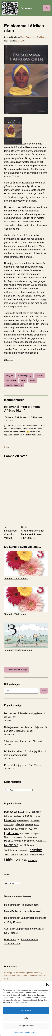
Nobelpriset (35, 833)
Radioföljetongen (41, 841)
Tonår (6, 855)
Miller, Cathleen (38, 37)
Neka (26, 1018)
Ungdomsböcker (20, 854)
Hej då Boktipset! (30, 904)
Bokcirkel (36, 811)
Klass (36, 824)
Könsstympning (24, 375)
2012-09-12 (10, 420)
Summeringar (23, 850)
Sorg (21, 845)
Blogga (28, 812)
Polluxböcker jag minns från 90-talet (22, 765)
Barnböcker (10, 811)
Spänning (29, 845)
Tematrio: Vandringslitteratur (18, 650)
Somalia (39, 375)
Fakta (37, 816)
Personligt (28, 837)
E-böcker (27, 815)
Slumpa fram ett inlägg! (16, 669)
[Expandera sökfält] (46, 8)
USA (23, 380)
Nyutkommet (17, 837)
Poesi (35, 837)
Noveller (8, 837)
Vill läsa (21, 860)
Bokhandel (8, 816)
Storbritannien (11, 850)
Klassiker (9, 828)
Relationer (11, 845)
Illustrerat (29, 825)
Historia (20, 824)
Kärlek (33, 828)
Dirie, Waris (25, 37)
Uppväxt (34, 854)
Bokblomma (26, 8)
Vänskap (32, 860)
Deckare (17, 816)
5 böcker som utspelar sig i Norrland (23, 741)
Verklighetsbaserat (14, 385)
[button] (47, 984)
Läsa (22, 834)
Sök (44, 691)
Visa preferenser (26, 1025)
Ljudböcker (11, 833)
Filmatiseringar (23, 821)
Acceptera (26, 1010)
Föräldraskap (9, 825)
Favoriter (10, 820)
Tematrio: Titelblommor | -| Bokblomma (23, 417)
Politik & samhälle (13, 840)
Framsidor (35, 820)
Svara (6, 447)
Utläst (32, 380)
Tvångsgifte (11, 380)
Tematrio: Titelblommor (16, 578)
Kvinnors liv (21, 828)
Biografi (9, 375)
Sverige (36, 850)
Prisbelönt (29, 840)
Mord (27, 834)
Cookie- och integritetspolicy (24, 1032)
